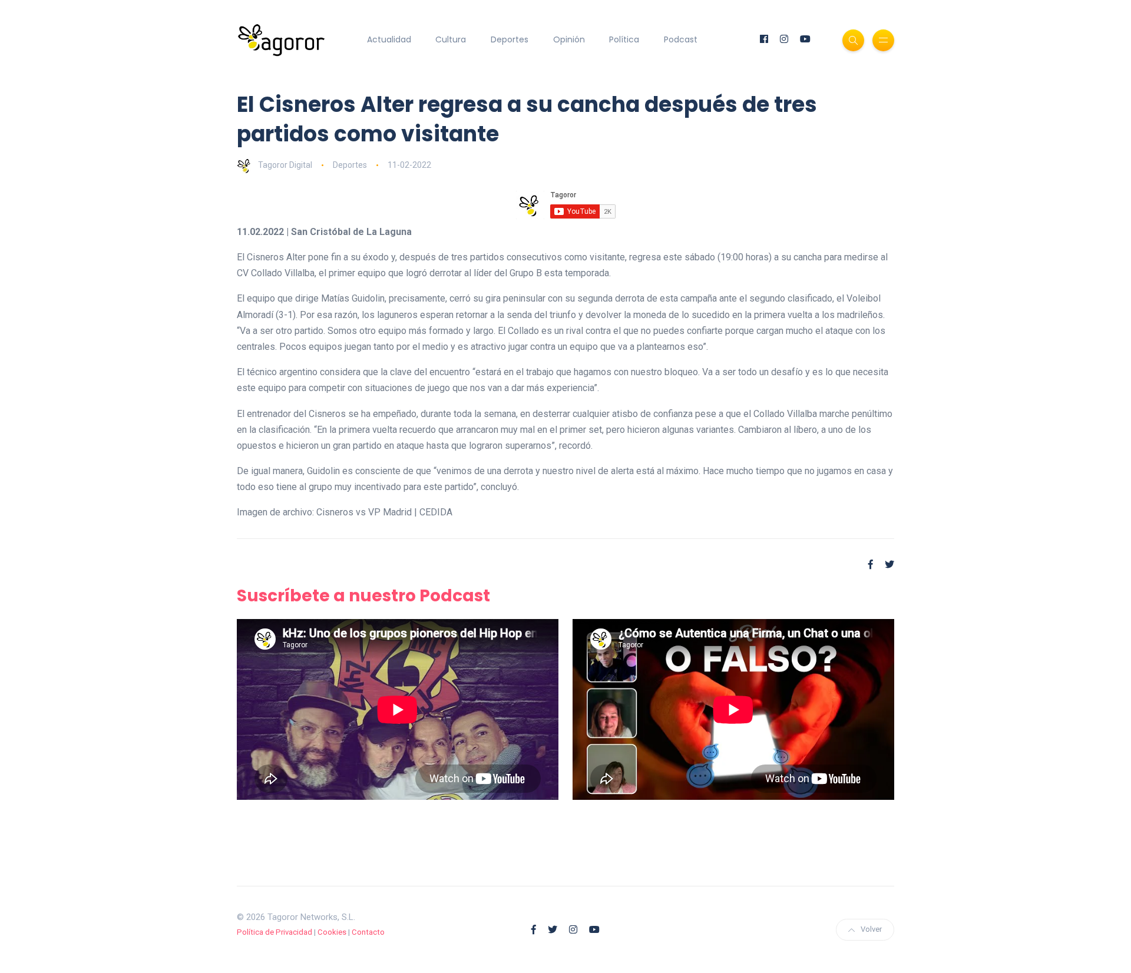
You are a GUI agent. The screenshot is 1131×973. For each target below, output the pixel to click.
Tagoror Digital (285, 165)
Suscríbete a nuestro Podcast (363, 595)
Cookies (332, 932)
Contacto (368, 932)
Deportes (509, 39)
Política (624, 39)
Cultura (450, 39)
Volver (871, 929)
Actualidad (389, 39)
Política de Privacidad (274, 932)
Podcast (680, 39)
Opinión (569, 39)
